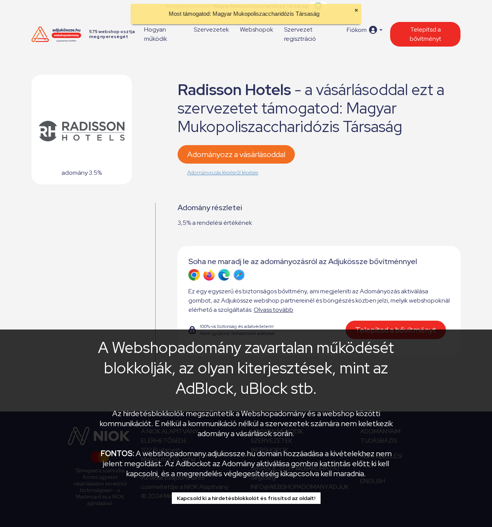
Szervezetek (211, 29)
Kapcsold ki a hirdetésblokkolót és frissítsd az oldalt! (246, 498)
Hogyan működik (155, 34)
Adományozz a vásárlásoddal (236, 154)
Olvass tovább (273, 310)
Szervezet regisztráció (300, 34)
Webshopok (256, 29)
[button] (365, 30)
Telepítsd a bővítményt (425, 34)
